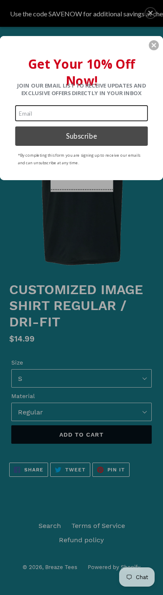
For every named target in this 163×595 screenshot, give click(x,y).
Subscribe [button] (81, 136)
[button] (154, 45)
